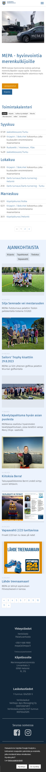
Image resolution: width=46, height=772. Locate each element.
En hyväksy (34, 766)
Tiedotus (35, 254)
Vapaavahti (23, 259)
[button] (42, 3)
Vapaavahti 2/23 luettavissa (20, 530)
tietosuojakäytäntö (15, 760)
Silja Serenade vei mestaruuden (23, 303)
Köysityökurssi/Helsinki (18, 216)
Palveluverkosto (23, 636)
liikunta (32, 113)
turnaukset (22, 116)
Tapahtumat (22, 254)
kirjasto (11, 113)
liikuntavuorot (7, 116)
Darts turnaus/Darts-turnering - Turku (25, 186)
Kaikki (5, 113)
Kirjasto (7, 92)
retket (15, 116)
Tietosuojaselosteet (23, 652)
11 (4, 605)
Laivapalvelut (10, 86)
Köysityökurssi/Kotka (17, 201)
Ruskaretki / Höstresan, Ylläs (21, 147)
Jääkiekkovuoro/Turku (17, 132)
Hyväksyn (22, 766)
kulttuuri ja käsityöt (22, 113)
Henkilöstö (23, 634)
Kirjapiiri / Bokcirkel (17, 136)
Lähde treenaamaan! (15, 581)
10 (38, 600)
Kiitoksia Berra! (12, 476)
